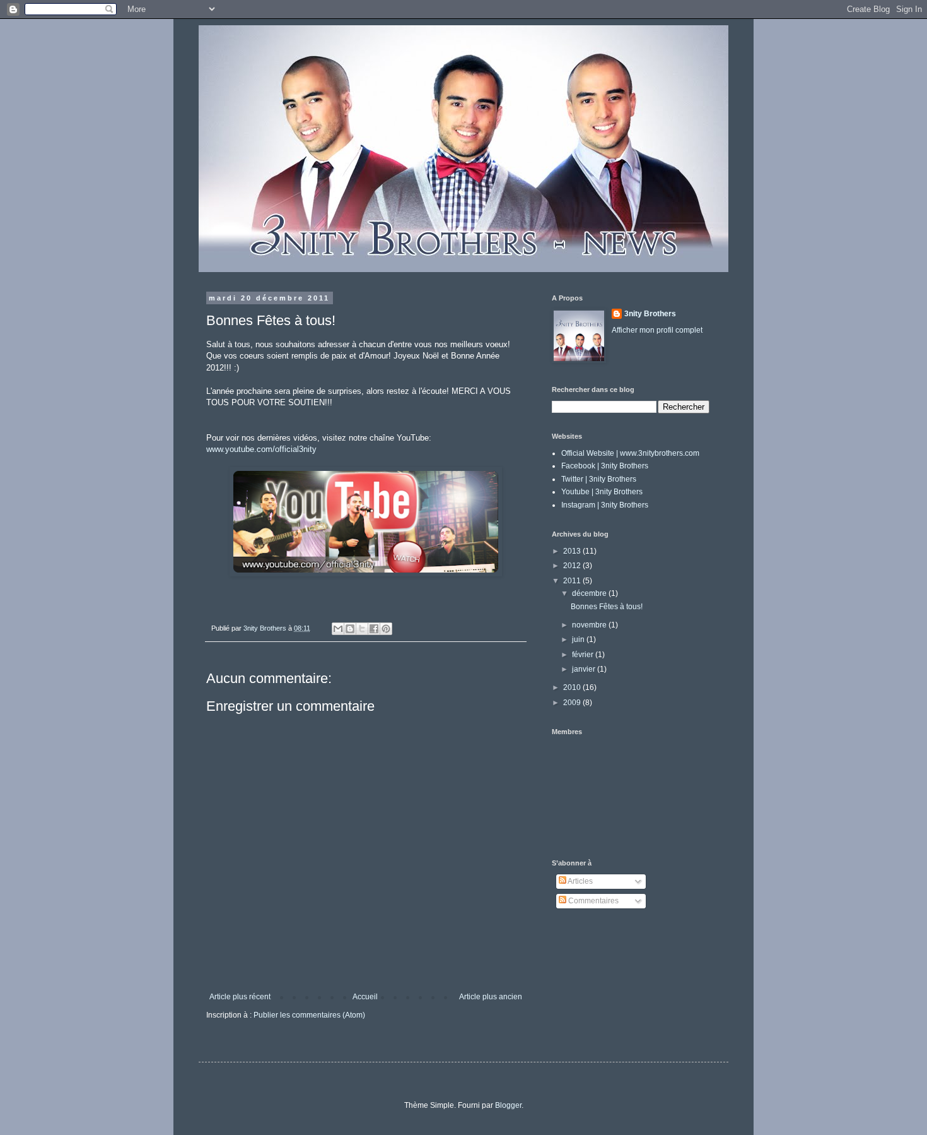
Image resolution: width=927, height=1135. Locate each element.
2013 (573, 551)
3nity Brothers (650, 313)
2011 (573, 580)
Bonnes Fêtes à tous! (607, 606)
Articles (579, 881)
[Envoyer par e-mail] (338, 628)
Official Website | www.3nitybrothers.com (630, 453)
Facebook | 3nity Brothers (604, 465)
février (583, 654)
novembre (590, 625)
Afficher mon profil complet (657, 330)
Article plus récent (240, 996)
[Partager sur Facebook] (374, 628)
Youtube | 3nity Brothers (602, 491)
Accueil (365, 996)
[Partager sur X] (362, 628)
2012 (573, 565)
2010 (573, 687)
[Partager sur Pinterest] (386, 628)
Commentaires (592, 900)
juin (579, 639)
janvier (584, 669)
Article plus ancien (490, 996)
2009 (573, 702)
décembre (590, 593)
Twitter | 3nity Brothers (598, 479)
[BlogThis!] (350, 628)
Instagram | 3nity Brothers (604, 505)
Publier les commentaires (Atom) (309, 1015)
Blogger (508, 1105)
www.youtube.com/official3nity (261, 449)
